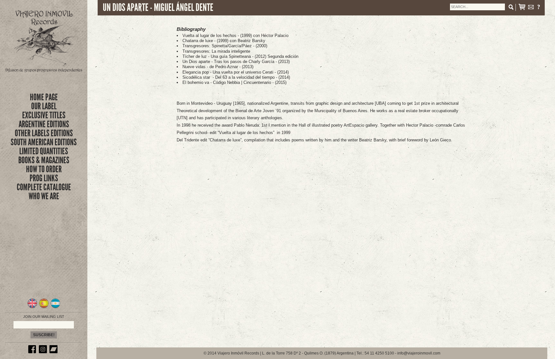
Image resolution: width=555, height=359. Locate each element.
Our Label (44, 106)
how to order (44, 169)
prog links (44, 178)
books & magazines (43, 160)
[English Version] (32, 307)
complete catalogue (44, 187)
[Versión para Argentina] (55, 307)
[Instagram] (43, 352)
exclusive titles (44, 115)
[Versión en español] (44, 307)
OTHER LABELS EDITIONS (44, 133)
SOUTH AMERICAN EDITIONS (44, 142)
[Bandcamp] (54, 352)
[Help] (538, 8)
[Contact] (530, 8)
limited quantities (43, 151)
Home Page (44, 97)
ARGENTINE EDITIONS (44, 124)
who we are (44, 196)
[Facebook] (33, 352)
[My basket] (521, 8)
